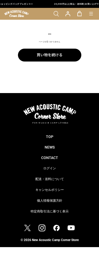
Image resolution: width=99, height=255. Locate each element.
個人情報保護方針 (49, 200)
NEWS (50, 147)
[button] (56, 13)
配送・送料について (49, 179)
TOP (49, 137)
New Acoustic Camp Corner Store (55, 240)
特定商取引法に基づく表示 (50, 211)
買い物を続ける (50, 54)
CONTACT (49, 158)
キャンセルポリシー (49, 190)
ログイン (49, 168)
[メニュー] (91, 13)
